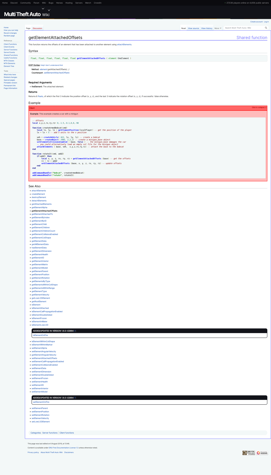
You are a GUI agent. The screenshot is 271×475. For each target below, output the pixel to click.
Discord (14, 3)
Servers (78, 3)
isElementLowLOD (40, 325)
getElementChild (39, 224)
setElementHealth (40, 381)
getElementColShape (41, 237)
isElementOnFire (40, 335)
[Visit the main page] (28, 12)
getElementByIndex (41, 217)
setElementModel (39, 391)
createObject (51, 140)
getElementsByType (41, 281)
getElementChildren (41, 227)
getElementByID (39, 221)
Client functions (67, 433)
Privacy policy (33, 452)
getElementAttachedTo (42, 214)
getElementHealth (40, 254)
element (112, 58)
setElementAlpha (39, 348)
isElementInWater (39, 321)
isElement (36, 304)
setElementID (38, 385)
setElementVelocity (40, 418)
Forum (36, 3)
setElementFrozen (40, 378)
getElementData (39, 241)
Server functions (49, 433)
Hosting (69, 3)
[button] (217, 27)
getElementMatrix (40, 264)
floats (40, 96)
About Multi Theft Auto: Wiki (52, 452)
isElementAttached (40, 308)
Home (5, 3)
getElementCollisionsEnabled (45, 234)
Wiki (44, 3)
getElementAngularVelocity (44, 355)
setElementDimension (41, 371)
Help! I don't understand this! (52, 65)
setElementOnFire (41, 402)
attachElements (124, 44)
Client (147, 108)
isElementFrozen (39, 318)
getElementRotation (41, 278)
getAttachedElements (42, 204)
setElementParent (40, 408)
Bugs (51, 3)
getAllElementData (40, 244)
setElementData (39, 368)
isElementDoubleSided (42, 315)
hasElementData (39, 247)
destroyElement (39, 197)
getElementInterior (40, 261)
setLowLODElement (41, 421)
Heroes (59, 3)
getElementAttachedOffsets (91, 58)
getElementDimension (42, 251)
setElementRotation (40, 415)
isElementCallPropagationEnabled (47, 311)
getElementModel (40, 268)
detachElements (39, 200)
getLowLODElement (41, 298)
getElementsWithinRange (43, 288)
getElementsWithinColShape (45, 284)
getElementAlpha (39, 207)
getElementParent (40, 271)
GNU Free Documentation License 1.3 (63, 448)
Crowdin (97, 3)
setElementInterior (40, 388)
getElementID (38, 257)
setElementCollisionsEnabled (52, 142)
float (33, 58)
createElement (38, 194)
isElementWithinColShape (43, 341)
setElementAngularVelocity (44, 351)
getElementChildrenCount (43, 231)
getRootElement (39, 301)
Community (25, 3)
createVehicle (51, 137)
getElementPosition (68, 130)
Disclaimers (69, 452)
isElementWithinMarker (42, 344)
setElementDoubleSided (43, 375)
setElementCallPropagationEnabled (48, 361)
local (35, 123)
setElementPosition (40, 411)
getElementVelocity (40, 294)
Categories (36, 433)
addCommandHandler (42, 173)
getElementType (39, 291)
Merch (88, 3)
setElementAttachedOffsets (56, 72)
